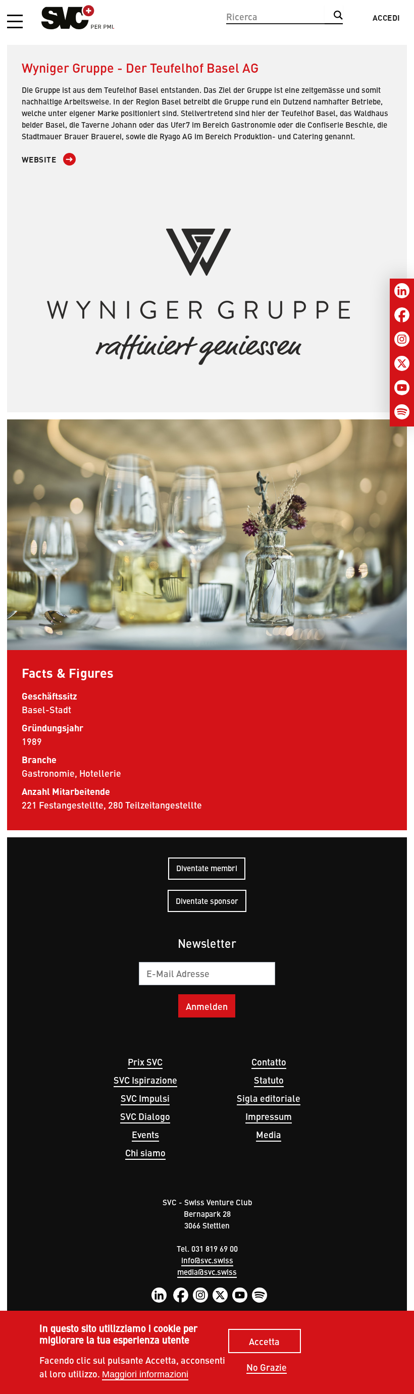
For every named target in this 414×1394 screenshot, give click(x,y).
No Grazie (266, 1367)
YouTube (239, 1295)
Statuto (269, 1080)
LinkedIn (159, 1295)
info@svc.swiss (207, 1260)
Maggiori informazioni (145, 1374)
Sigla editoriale (268, 1098)
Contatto (268, 1061)
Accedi (386, 17)
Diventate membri (206, 868)
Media (268, 1134)
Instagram (200, 1295)
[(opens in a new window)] (207, 297)
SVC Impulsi (145, 1098)
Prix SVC (145, 1061)
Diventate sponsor (207, 900)
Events (145, 1134)
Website (39, 159)
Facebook (180, 1295)
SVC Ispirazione (145, 1080)
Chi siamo (145, 1152)
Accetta (264, 1341)
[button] (15, 22)
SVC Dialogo (145, 1116)
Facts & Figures (68, 672)
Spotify (259, 1295)
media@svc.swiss (207, 1271)
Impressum (268, 1116)
